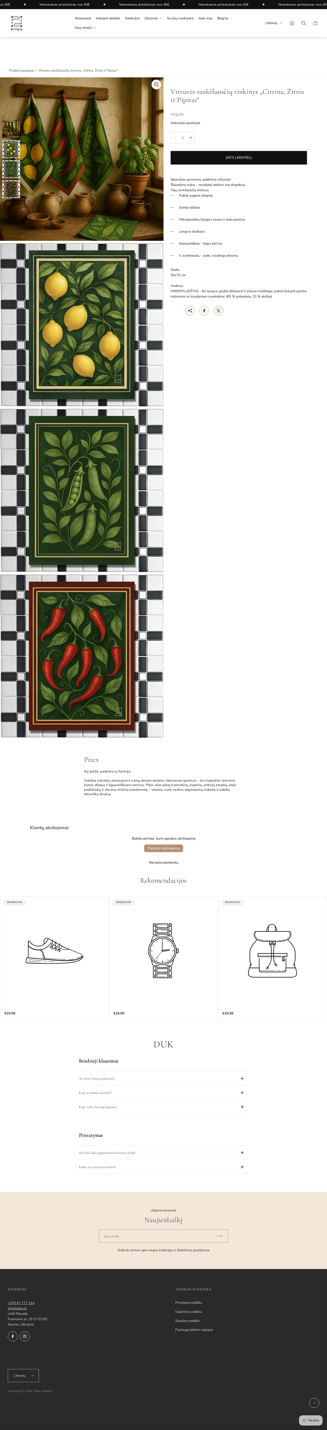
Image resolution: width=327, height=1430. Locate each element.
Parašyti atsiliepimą (163, 848)
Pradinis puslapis (21, 70)
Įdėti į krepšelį (239, 157)
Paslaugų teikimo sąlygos (194, 1329)
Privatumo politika (188, 1302)
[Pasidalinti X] (218, 311)
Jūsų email (111, 1236)
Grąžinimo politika (188, 1311)
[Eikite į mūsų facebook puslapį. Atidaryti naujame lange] (13, 1336)
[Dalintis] (190, 311)
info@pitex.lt (17, 1308)
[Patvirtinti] (221, 1236)
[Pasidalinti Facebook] (204, 311)
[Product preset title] (54, 951)
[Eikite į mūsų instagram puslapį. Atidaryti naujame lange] (25, 1336)
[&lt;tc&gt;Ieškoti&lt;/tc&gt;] (304, 23)
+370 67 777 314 (21, 1303)
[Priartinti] (156, 84)
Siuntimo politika (187, 1321)
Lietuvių (271, 23)
